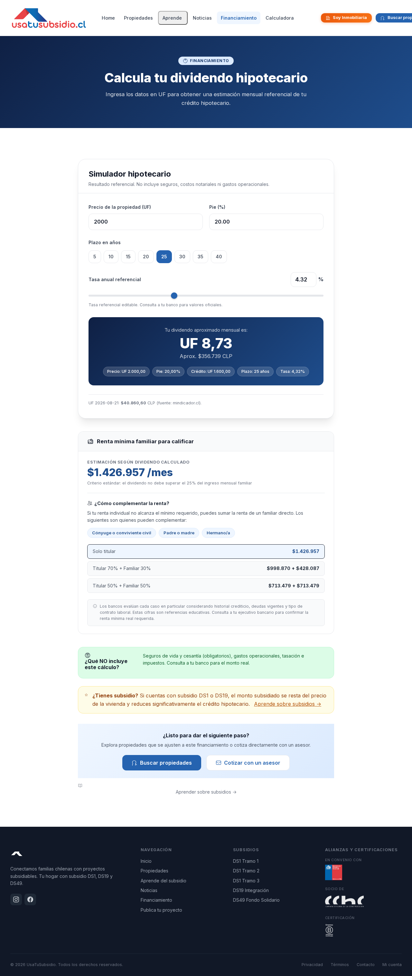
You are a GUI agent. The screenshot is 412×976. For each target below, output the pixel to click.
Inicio (146, 861)
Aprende (172, 18)
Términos (340, 964)
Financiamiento (239, 18)
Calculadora (280, 18)
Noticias (202, 18)
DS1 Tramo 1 (245, 861)
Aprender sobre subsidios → (206, 792)
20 (146, 256)
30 (182, 256)
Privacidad (312, 964)
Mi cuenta (392, 964)
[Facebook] (315, 18)
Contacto (366, 964)
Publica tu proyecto (161, 910)
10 (111, 256)
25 (164, 256)
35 (200, 256)
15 (128, 256)
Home (108, 18)
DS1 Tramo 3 (246, 880)
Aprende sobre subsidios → (287, 704)
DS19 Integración (251, 890)
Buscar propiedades (166, 763)
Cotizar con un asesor (252, 763)
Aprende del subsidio (163, 880)
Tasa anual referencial (115, 279)
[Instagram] (310, 18)
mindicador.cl (186, 403)
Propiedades (138, 18)
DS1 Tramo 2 (246, 870)
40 (219, 256)
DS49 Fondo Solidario (256, 900)
